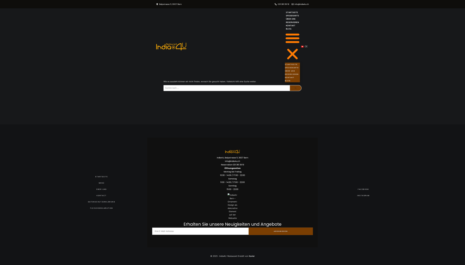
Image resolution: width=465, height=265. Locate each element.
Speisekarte (292, 15)
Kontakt (290, 25)
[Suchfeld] (296, 88)
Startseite (292, 12)
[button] (292, 46)
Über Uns (291, 19)
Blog (288, 29)
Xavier (252, 256)
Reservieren (292, 22)
